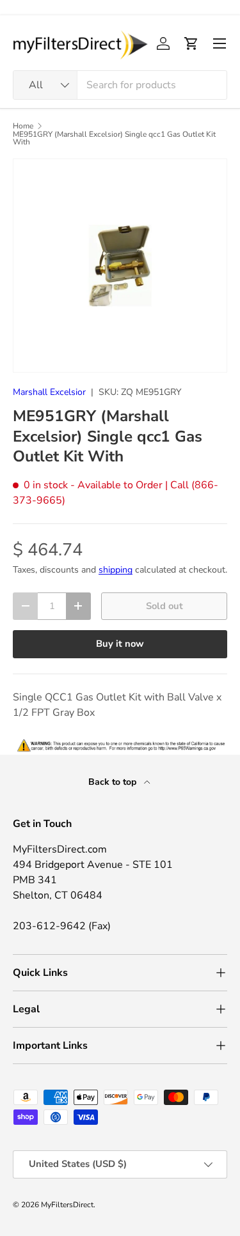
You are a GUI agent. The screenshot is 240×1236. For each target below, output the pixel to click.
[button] (191, 43)
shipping (115, 570)
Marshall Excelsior (49, 392)
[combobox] (120, 85)
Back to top (113, 782)
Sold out (164, 605)
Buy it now (120, 643)
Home (23, 126)
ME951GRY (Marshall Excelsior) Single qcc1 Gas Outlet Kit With (114, 138)
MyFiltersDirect (67, 1205)
